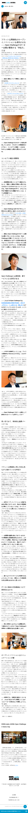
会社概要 (14, 794)
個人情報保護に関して (14, 797)
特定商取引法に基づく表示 (14, 799)
